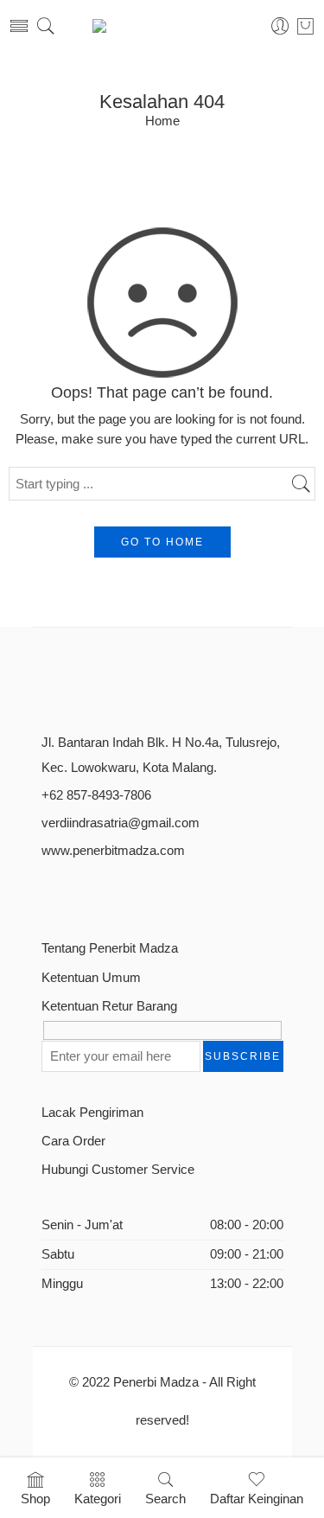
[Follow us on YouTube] (138, 893)
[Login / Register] (280, 26)
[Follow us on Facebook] (47, 893)
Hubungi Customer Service (117, 1170)
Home (162, 121)
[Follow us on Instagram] (108, 893)
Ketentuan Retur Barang (109, 1006)
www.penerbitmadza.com (113, 851)
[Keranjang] (305, 26)
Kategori (97, 1499)
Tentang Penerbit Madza (109, 948)
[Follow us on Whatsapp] (168, 893)
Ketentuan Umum (91, 978)
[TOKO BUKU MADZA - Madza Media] (162, 26)
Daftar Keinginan (256, 1499)
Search (165, 1499)
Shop (35, 1499)
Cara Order (73, 1141)
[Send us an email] (78, 893)
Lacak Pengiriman (92, 1112)
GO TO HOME (162, 542)
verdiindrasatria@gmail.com (120, 823)
